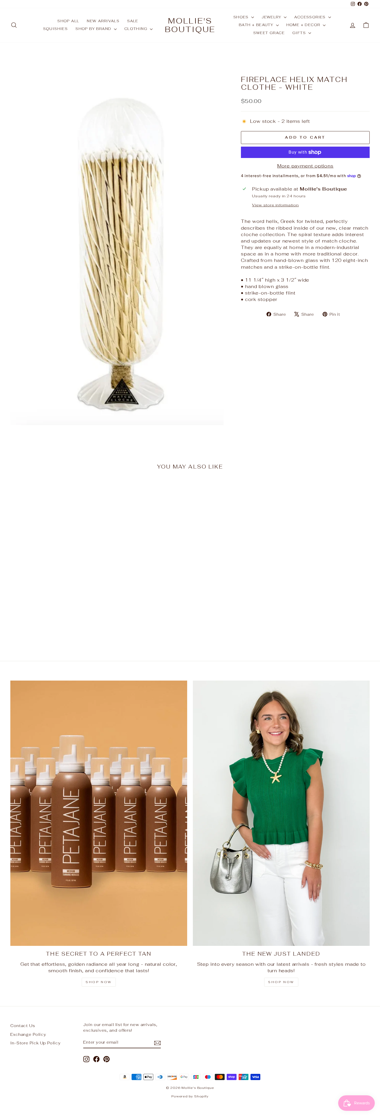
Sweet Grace (269, 33)
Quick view (53, 604)
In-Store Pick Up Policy (35, 1042)
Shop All (68, 21)
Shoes (241, 17)
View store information (275, 204)
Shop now (281, 982)
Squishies (55, 28)
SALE (132, 21)
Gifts (299, 33)
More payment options (305, 166)
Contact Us (22, 1025)
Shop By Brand (94, 28)
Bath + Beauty (257, 24)
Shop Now (99, 982)
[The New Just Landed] (281, 813)
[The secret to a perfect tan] (98, 813)
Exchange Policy (28, 1034)
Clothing (136, 28)
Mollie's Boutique (190, 25)
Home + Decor (304, 24)
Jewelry (272, 17)
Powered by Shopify (190, 1096)
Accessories (310, 17)
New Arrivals (103, 21)
